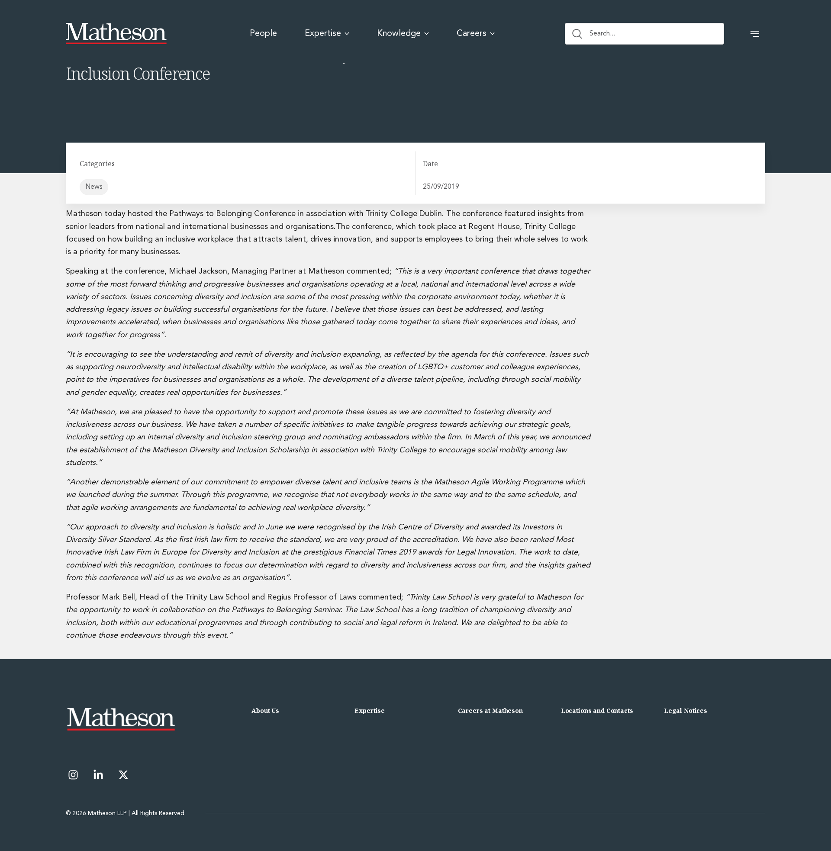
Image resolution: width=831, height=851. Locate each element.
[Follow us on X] (123, 774)
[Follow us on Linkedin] (98, 774)
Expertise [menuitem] (323, 33)
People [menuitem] (263, 33)
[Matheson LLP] (116, 34)
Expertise (369, 710)
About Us (265, 710)
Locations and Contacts (597, 710)
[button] (754, 33)
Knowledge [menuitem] (399, 33)
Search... (602, 33)
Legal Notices (685, 710)
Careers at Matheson (490, 710)
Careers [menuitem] (471, 33)
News (94, 187)
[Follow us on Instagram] (73, 774)
